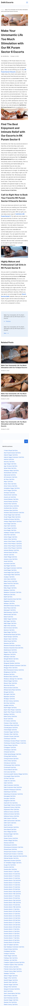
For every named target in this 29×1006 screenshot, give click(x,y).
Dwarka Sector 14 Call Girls (12, 885)
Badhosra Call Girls (9, 594)
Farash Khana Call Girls (11, 949)
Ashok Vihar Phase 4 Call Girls (13, 548)
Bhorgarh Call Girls (9, 694)
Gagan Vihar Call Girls (10, 978)
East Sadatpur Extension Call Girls (14, 947)
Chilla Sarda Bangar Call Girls (12, 754)
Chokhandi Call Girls (10, 767)
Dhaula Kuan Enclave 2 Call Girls (13, 854)
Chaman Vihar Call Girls (11, 723)
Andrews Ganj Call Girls (11, 510)
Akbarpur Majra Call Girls (11, 470)
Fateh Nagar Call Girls (10, 955)
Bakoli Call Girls (8, 616)
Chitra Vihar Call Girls (10, 760)
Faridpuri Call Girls (9, 953)
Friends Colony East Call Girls (12, 969)
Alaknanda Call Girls (10, 475)
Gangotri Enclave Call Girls (12, 989)
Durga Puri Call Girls (10, 865)
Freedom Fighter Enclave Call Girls (14, 962)
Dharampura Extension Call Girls (13, 847)
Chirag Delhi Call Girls (10, 756)
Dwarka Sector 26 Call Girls (12, 920)
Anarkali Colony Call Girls (11, 506)
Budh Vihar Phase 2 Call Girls (12, 712)
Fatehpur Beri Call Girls (11, 958)
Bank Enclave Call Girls (10, 628)
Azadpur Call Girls (9, 577)
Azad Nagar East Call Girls (11, 572)
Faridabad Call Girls (9, 951)
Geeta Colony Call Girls (11, 1004)
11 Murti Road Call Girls (11, 450)
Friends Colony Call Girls (11, 967)
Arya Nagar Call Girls (10, 530)
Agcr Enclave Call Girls (10, 466)
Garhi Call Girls (8, 991)
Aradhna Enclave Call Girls (11, 519)
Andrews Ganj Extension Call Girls (14, 512)
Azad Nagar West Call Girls (12, 574)
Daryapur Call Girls (9, 798)
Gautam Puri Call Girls (10, 1002)
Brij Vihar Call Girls (9, 703)
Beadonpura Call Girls (10, 650)
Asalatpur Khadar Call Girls (12, 532)
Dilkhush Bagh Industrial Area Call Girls (15, 856)
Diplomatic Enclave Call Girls (12, 860)
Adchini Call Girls (9, 459)
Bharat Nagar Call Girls (10, 681)
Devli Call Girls (8, 836)
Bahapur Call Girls (9, 603)
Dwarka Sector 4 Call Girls (11, 931)
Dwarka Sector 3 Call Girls (11, 929)
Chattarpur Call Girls (10, 738)
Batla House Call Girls (10, 641)
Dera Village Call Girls (10, 831)
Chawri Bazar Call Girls (10, 745)
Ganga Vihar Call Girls (10, 986)
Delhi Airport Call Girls (10, 818)
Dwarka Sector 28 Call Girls (12, 924)
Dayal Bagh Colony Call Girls (12, 805)
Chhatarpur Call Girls (10, 749)
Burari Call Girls (8, 718)
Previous (8, 321)
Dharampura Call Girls (10, 845)
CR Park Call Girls (9, 778)
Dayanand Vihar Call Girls (11, 809)
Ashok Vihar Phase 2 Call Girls (13, 543)
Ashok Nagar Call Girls (10, 537)
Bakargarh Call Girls (10, 610)
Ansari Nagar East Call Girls (12, 515)
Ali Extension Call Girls (10, 477)
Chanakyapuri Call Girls (11, 727)
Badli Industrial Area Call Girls (12, 599)
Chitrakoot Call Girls (10, 763)
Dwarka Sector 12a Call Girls (12, 880)
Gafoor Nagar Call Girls (11, 975)
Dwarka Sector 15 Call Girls (12, 887)
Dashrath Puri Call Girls (11, 803)
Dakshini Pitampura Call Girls (12, 789)
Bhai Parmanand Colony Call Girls (14, 670)
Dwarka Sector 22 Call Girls (12, 916)
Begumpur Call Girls (10, 654)
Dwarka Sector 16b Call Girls (12, 893)
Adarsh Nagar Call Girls (11, 455)
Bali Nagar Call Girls (10, 621)
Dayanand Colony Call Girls (12, 807)
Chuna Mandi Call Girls (10, 769)
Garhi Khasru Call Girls (10, 995)
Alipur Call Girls (8, 481)
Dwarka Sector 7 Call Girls (11, 938)
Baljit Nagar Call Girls (10, 623)
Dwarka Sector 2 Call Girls (11, 909)
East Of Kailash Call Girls (11, 944)
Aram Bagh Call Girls (10, 523)
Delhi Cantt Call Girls (10, 823)
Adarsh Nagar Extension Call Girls (14, 457)
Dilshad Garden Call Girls (11, 858)
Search (26, 441)
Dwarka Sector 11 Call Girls (12, 876)
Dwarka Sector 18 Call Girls (12, 898)
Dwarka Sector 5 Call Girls (11, 933)
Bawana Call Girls (9, 643)
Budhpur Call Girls (9, 714)
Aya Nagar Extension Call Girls (13, 568)
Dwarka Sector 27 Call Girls (12, 922)
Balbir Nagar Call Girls (10, 619)
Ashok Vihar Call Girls (10, 539)
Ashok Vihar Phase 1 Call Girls (12, 541)
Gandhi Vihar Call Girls (10, 982)
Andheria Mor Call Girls (11, 508)
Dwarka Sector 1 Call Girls (11, 871)
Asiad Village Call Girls (10, 557)
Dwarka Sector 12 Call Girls (12, 878)
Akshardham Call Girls (10, 472)
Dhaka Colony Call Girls (11, 838)
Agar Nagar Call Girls (10, 464)
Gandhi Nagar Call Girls (11, 980)
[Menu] (27, 2)
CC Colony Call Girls (10, 721)
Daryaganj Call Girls (9, 796)
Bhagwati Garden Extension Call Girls (15, 665)
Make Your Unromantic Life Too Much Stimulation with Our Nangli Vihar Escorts (13, 424)
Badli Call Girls (8, 597)
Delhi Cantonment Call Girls (12, 820)
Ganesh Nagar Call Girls (11, 984)
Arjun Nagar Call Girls (10, 528)
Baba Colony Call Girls (10, 581)
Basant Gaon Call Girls (10, 639)
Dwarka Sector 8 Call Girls (11, 940)
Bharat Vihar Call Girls (10, 683)
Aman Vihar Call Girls (10, 484)
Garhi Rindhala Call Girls (11, 998)
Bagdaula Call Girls (9, 601)
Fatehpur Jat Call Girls (10, 960)
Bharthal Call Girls (9, 685)
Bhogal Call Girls (9, 692)
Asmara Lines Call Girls (10, 559)
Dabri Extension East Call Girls (13, 787)
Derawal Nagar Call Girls (11, 834)
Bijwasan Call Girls (9, 696)
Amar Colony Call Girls (10, 486)
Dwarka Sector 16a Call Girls (12, 891)
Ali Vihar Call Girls (9, 479)
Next (5, 333)
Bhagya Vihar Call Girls (10, 667)
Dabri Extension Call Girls (11, 785)
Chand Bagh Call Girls (10, 729)
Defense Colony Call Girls (11, 816)
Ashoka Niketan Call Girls (11, 550)
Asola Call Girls (8, 561)
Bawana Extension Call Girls (12, 645)
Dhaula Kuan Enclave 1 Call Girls (13, 851)
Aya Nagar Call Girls (10, 565)
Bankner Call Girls (9, 630)
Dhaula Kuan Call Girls (10, 849)
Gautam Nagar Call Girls (11, 1000)
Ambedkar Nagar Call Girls (12, 488)
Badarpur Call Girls (9, 590)
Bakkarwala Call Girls (10, 614)
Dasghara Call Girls (9, 800)
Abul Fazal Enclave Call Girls (12, 453)
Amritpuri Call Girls (9, 492)
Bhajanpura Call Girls (10, 672)
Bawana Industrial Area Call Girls (13, 648)
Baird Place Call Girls (10, 608)
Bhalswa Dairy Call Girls (11, 676)
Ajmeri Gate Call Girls (10, 468)
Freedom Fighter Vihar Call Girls (13, 964)
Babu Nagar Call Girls (10, 588)
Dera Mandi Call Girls (10, 829)
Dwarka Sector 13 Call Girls (12, 882)
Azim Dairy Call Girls (10, 579)
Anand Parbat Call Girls (11, 501)
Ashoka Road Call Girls (10, 552)
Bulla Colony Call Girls (10, 716)
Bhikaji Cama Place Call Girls (12, 690)
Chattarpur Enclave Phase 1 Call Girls (15, 741)
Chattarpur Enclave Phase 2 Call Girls (15, 743)
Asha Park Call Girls (9, 534)
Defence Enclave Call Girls (11, 814)
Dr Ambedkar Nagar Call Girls (12, 862)
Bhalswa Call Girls (9, 674)
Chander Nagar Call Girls (11, 732)
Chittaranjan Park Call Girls (12, 765)
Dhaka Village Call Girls (10, 840)
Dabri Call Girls (8, 783)
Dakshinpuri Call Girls (10, 792)
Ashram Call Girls (9, 554)
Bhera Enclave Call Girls (11, 687)
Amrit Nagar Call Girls (10, 490)
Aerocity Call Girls (9, 461)
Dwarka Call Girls (9, 867)
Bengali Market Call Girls (11, 659)
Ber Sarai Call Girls (9, 661)
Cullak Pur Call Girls (9, 780)
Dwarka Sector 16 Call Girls (12, 889)
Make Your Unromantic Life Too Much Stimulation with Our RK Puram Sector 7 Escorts (14, 328)
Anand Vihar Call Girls (10, 503)
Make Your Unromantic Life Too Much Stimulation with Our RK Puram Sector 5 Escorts (14, 316)
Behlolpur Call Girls (9, 656)
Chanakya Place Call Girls (11, 725)
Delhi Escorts (7, 2)
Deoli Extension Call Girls (11, 827)
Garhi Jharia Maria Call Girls (12, 993)
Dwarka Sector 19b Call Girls (12, 907)
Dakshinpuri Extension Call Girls (13, 794)
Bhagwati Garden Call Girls (12, 663)
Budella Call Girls (9, 705)
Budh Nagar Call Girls (10, 707)
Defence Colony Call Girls (11, 811)
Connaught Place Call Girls (12, 776)
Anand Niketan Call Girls (11, 499)
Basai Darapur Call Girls (11, 636)
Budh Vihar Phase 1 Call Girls (12, 710)
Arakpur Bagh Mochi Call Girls (13, 521)
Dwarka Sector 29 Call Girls (12, 927)
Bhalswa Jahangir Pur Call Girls (13, 679)
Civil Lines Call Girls (9, 772)
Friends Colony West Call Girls (13, 971)
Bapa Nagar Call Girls (10, 632)
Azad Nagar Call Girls (10, 570)
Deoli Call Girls (8, 825)
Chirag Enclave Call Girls (11, 758)
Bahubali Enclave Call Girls (11, 605)
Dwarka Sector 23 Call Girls (12, 918)
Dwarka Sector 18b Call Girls (12, 902)
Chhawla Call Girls (9, 752)
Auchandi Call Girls (9, 563)
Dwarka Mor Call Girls (10, 869)
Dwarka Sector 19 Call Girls (12, 905)
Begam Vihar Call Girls (10, 652)
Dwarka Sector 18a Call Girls (12, 900)
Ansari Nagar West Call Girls (12, 517)
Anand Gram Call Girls (10, 495)
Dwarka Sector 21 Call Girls (12, 913)
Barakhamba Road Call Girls (12, 634)
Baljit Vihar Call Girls (10, 625)
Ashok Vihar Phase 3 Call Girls (13, 546)
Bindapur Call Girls (9, 698)
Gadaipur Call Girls (9, 973)
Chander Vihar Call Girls (11, 734)
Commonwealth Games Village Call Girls (16, 774)
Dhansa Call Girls (9, 843)
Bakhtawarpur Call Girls (11, 612)
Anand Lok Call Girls (10, 497)
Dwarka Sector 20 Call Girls (12, 911)
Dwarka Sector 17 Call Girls (12, 896)
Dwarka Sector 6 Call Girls (11, 936)
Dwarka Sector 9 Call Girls (11, 942)
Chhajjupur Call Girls (10, 747)
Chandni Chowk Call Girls (11, 736)
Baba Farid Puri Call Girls (11, 583)
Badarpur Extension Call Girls (12, 592)
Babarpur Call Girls (9, 585)
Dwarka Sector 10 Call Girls (12, 874)
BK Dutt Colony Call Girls (11, 701)
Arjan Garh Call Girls (10, 526)
